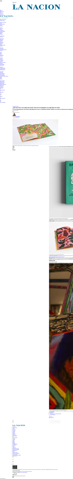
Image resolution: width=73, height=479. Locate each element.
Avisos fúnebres (2, 73)
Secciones (2, 11)
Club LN (2, 13)
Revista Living (2, 83)
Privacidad (25, 472)
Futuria (1, 27)
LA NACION (14, 106)
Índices (1, 33)
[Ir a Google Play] (15, 466)
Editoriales (1, 47)
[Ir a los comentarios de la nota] (13, 146)
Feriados (1, 61)
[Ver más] (49, 415)
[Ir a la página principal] (36, 9)
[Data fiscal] (13, 477)
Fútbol (1, 52)
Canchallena (1, 55)
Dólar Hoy (1, 28)
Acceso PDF (1, 71)
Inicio (1, 10)
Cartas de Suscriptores (3, 49)
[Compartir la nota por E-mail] (14, 149)
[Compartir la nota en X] (13, 149)
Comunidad (1, 42)
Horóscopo (1, 60)
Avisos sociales (2, 74)
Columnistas (2, 48)
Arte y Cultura (51, 412)
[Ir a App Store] (15, 468)
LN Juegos (1, 57)
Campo (1, 29)
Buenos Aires (2, 38)
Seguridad (1, 39)
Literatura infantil (52, 414)
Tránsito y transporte (3, 22)
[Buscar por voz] (72, 18)
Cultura (1, 41)
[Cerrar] (12, 16)
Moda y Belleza (2, 64)
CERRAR (1, 0)
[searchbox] (36, 17)
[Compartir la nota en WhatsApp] (13, 147)
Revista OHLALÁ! (2, 80)
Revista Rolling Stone (3, 84)
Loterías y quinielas (3, 62)
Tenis (0, 54)
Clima (1, 23)
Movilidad (1, 32)
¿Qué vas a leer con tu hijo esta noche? (55, 413)
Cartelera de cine (2, 67)
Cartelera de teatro (2, 68)
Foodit (2, 12)
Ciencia (1, 44)
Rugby (1, 53)
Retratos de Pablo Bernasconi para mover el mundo (56, 256)
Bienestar (1, 43)
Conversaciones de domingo (4, 76)
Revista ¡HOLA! (2, 81)
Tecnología (1, 59)
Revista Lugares (2, 82)
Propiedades (2, 30)
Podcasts (1, 63)
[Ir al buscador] (13, 3)
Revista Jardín (2, 85)
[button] (36, 59)
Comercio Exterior (2, 31)
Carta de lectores (2, 75)
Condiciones (22, 472)
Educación (1, 40)
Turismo (1, 58)
